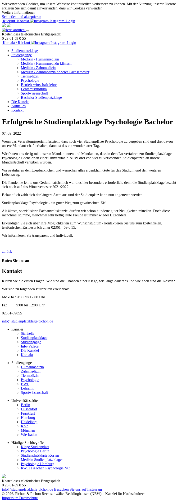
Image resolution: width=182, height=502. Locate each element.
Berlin (25, 405)
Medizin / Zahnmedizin (38, 68)
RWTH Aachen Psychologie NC (45, 468)
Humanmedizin (32, 367)
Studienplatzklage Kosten (40, 455)
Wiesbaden (29, 435)
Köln (24, 426)
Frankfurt (28, 413)
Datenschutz (28, 498)
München (28, 430)
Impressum (10, 498)
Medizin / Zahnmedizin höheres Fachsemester (55, 72)
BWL (25, 384)
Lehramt (27, 388)
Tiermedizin (30, 76)
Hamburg (28, 418)
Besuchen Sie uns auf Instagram (78, 489)
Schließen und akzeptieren (21, 17)
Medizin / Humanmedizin (40, 59)
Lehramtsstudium (34, 89)
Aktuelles (18, 106)
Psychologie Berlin (35, 451)
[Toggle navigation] (27, 31)
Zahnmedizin (31, 371)
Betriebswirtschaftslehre (39, 85)
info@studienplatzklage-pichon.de (27, 321)
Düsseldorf (29, 409)
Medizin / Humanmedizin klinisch (46, 63)
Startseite (27, 333)
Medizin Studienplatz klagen (42, 460)
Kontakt (17, 110)
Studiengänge (21, 55)
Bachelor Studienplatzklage (41, 97)
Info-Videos (30, 346)
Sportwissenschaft (34, 93)
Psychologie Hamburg (37, 464)
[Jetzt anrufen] (14, 30)
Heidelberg (29, 422)
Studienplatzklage (24, 51)
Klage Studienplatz (35, 447)
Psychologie (30, 80)
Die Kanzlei (20, 102)
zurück (7, 251)
